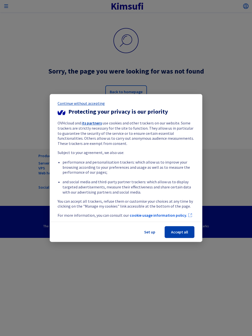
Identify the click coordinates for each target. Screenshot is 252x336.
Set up (149, 232)
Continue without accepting (81, 103)
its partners (92, 123)
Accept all (179, 232)
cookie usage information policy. (158, 215)
